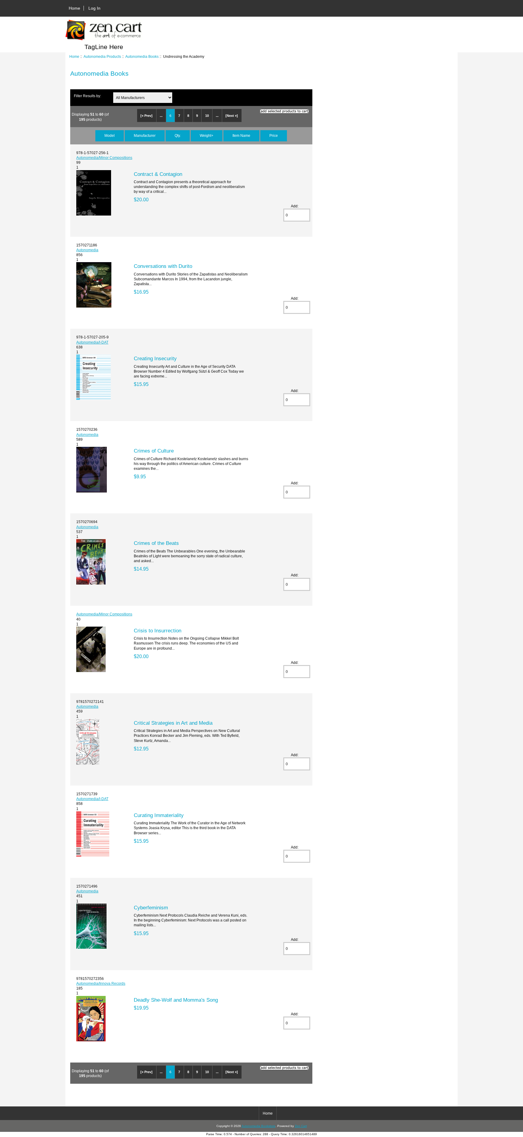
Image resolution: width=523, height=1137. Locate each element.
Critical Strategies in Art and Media (173, 723)
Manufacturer (145, 135)
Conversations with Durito (163, 266)
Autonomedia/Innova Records (100, 983)
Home (74, 8)
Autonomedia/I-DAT (92, 342)
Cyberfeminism (151, 908)
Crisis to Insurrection (157, 631)
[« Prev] (146, 115)
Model (109, 135)
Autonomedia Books (142, 56)
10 (207, 115)
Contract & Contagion (158, 174)
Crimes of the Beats (156, 543)
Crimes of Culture (154, 451)
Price (273, 135)
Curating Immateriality (159, 815)
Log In (94, 8)
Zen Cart (301, 1126)
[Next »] (231, 115)
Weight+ (206, 135)
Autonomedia (87, 250)
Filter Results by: (87, 96)
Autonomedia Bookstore (258, 1126)
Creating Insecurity (155, 358)
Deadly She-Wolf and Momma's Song (176, 1000)
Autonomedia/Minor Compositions (104, 158)
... (161, 115)
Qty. (178, 135)
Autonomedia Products (102, 56)
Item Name (241, 135)
